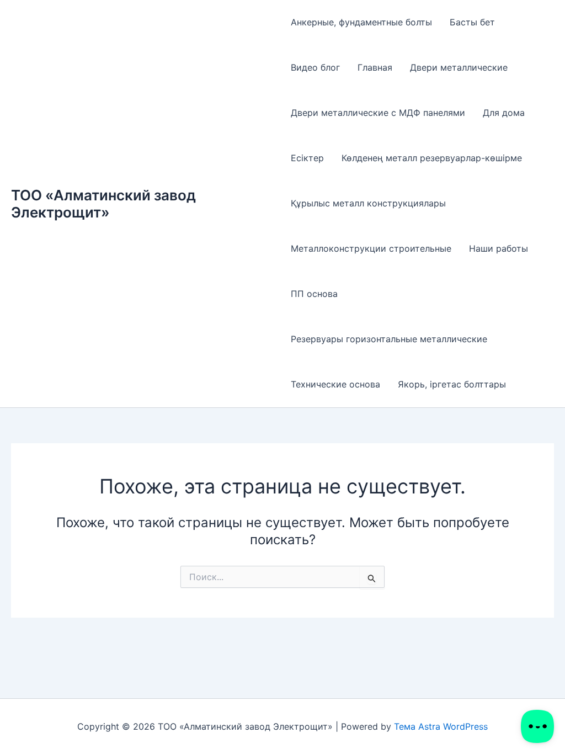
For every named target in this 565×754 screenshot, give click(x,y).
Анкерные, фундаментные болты (361, 22)
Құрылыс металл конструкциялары (368, 203)
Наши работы (498, 248)
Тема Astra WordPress (441, 726)
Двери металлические (459, 67)
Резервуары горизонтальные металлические (389, 338)
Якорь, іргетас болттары (452, 384)
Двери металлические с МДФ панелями (378, 112)
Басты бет (472, 22)
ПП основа (314, 293)
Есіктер (307, 157)
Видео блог (315, 67)
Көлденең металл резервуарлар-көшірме (432, 157)
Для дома (504, 112)
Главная (375, 67)
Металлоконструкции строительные (371, 248)
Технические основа (335, 384)
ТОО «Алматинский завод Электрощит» (103, 204)
